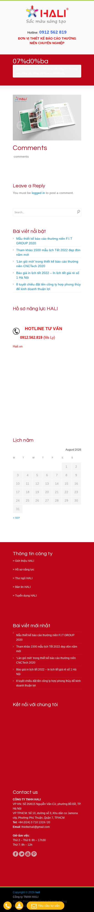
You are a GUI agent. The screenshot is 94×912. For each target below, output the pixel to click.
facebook (15, 854)
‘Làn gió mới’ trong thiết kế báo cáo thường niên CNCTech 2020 (47, 264)
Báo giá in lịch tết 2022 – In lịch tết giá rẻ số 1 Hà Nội (47, 275)
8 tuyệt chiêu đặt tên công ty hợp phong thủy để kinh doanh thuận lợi (48, 286)
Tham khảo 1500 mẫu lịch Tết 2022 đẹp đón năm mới (48, 252)
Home (35, 68)
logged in (38, 193)
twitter (21, 854)
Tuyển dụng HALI (26, 595)
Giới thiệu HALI (24, 560)
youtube (28, 854)
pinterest (34, 854)
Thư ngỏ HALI (23, 578)
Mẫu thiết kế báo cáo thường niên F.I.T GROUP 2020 (44, 241)
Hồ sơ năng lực (24, 569)
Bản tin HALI (23, 587)
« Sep (16, 518)
